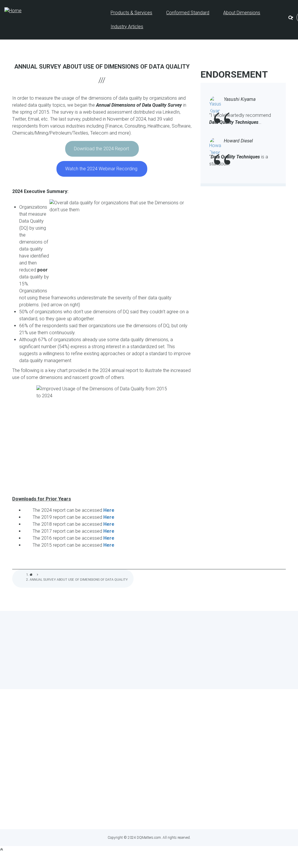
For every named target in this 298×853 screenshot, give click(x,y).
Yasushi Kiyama (240, 99)
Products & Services (131, 12)
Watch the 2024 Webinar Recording (102, 168)
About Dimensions (241, 12)
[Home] (13, 10)
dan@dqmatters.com (175, 814)
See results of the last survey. (164, 675)
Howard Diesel (238, 141)
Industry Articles (127, 26)
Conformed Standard (187, 12)
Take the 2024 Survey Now (149, 665)
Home (31, 575)
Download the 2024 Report (102, 148)
